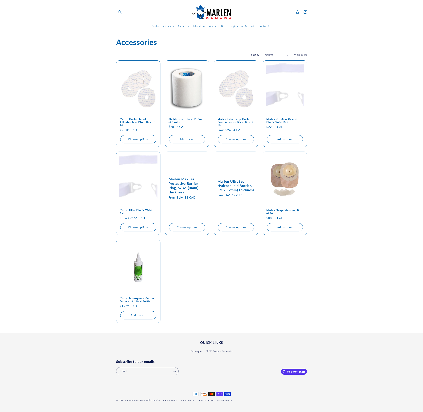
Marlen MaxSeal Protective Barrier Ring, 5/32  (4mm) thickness (183, 185)
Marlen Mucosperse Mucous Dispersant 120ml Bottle (137, 300)
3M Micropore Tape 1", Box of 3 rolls (185, 120)
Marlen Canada (132, 400)
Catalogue (196, 350)
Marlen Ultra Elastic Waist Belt (136, 212)
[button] (120, 12)
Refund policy (170, 400)
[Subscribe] (174, 371)
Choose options (138, 139)
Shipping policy (224, 400)
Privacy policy (187, 400)
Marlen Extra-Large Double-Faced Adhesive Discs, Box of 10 (235, 122)
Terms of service (205, 400)
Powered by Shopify (150, 400)
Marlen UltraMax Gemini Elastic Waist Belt (281, 120)
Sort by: (255, 54)
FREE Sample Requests (219, 350)
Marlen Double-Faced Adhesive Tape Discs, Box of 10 (137, 122)
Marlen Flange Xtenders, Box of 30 (284, 212)
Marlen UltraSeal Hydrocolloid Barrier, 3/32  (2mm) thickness (235, 185)
